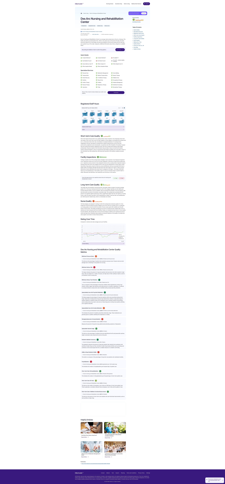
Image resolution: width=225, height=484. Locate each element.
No (122, 178)
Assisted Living (118, 3)
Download (143, 13)
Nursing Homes (109, 3)
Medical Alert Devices (136, 3)
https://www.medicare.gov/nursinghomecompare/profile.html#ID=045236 (96, 463)
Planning (123, 472)
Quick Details (137, 29)
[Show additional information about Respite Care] (122, 63)
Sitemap (148, 472)
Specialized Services (138, 31)
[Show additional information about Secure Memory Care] (92, 63)
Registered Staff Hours (139, 33)
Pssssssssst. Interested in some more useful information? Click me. (214, 480)
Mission (108, 472)
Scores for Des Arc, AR (139, 45)
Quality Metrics (137, 43)
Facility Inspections (138, 36)
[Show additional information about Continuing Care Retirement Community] (117, 58)
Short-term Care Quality (139, 35)
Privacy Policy (141, 472)
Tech (113, 472)
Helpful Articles (137, 49)
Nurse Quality (137, 40)
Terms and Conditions (131, 472)
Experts (117, 472)
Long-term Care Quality (139, 38)
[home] (79, 3)
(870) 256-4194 (95, 34)
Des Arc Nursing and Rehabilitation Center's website (92, 31)
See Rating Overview (136, 21)
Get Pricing (119, 49)
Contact (103, 472)
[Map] (103, 409)
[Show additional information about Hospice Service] (104, 63)
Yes (116, 178)
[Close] (222, 480)
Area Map (136, 47)
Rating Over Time (137, 42)
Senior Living (127, 3)
